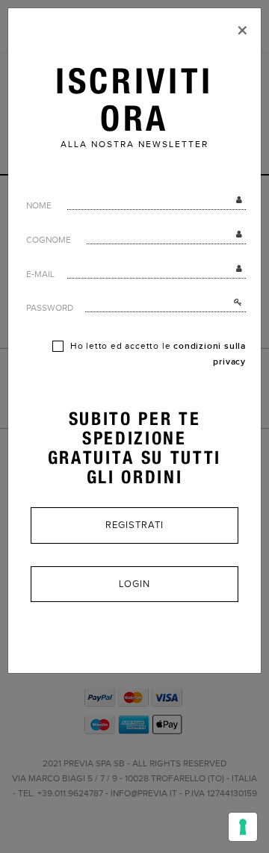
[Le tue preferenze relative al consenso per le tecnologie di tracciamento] (243, 827)
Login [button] (134, 584)
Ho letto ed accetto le (156, 354)
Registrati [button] (134, 525)
